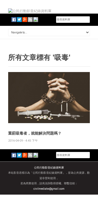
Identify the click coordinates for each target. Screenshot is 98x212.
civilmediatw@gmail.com (49, 188)
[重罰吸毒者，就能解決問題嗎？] (49, 97)
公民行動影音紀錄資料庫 (49, 167)
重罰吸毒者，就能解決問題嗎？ (35, 133)
